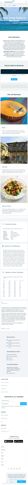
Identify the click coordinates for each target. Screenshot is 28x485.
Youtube (14, 469)
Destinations (3, 388)
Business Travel (4, 418)
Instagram (19, 469)
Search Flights (14, 79)
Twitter (11, 469)
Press (2, 458)
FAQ (2, 452)
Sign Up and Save (4, 392)
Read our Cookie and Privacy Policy (16, 479)
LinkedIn (17, 469)
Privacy (2, 464)
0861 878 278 (3, 428)
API (1, 421)
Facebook (9, 469)
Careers (2, 455)
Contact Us (3, 449)
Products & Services (5, 382)
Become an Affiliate (4, 415)
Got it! (21, 481)
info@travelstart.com (5, 431)
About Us (3, 446)
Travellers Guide (4, 385)
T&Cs (2, 461)
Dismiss (11, 481)
